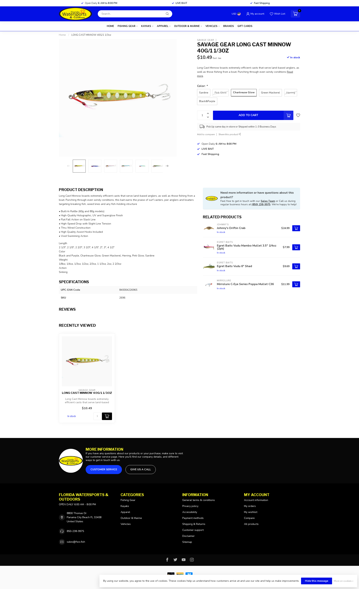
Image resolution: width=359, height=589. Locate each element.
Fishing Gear (126, 26)
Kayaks (146, 26)
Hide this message (316, 581)
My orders (250, 506)
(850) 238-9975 (261, 204)
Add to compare (206, 134)
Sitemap (187, 542)
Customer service (103, 469)
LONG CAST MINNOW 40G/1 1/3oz (91, 35)
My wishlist (250, 512)
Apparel (162, 26)
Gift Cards (244, 26)
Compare (249, 518)
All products (251, 524)
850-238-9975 (75, 531)
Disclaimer (188, 536)
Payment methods (193, 518)
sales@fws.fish (76, 542)
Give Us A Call (140, 469)
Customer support (193, 530)
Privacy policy (190, 506)
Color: (202, 86)
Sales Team (268, 201)
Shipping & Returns (193, 524)
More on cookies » (343, 580)
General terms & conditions (198, 500)
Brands (228, 26)
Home (110, 26)
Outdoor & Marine (187, 26)
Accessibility (189, 512)
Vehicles (211, 26)
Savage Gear (205, 40)
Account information (256, 500)
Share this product (229, 134)
